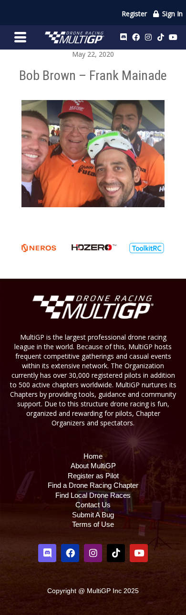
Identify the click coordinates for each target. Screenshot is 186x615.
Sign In (171, 13)
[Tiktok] (160, 37)
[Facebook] (136, 37)
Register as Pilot (93, 476)
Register (134, 13)
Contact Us (93, 505)
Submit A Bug (93, 515)
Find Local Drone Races (93, 495)
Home (93, 456)
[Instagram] (148, 37)
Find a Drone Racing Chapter (93, 485)
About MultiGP (93, 466)
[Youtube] (173, 37)
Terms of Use (93, 524)
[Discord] (123, 37)
